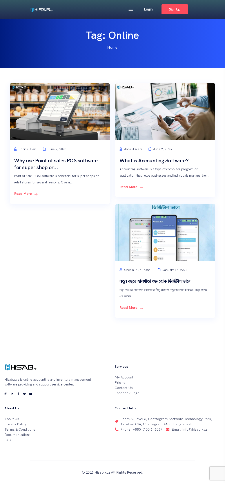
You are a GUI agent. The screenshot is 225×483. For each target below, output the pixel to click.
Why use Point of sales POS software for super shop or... (56, 164)
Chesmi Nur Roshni (137, 270)
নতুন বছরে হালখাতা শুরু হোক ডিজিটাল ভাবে (155, 281)
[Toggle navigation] (131, 9)
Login (148, 9)
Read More (23, 193)
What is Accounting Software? (154, 160)
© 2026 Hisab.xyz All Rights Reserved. (112, 472)
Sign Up (174, 9)
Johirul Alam (27, 149)
